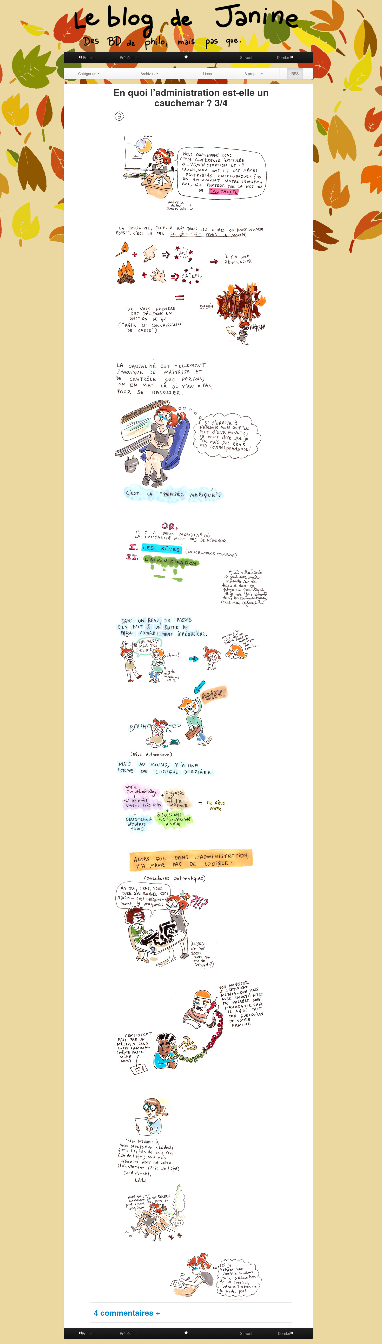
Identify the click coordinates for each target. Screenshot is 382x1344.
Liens (207, 73)
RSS (295, 73)
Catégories (87, 73)
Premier (89, 57)
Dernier (283, 57)
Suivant (246, 57)
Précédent (128, 57)
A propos (252, 73)
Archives (148, 73)
